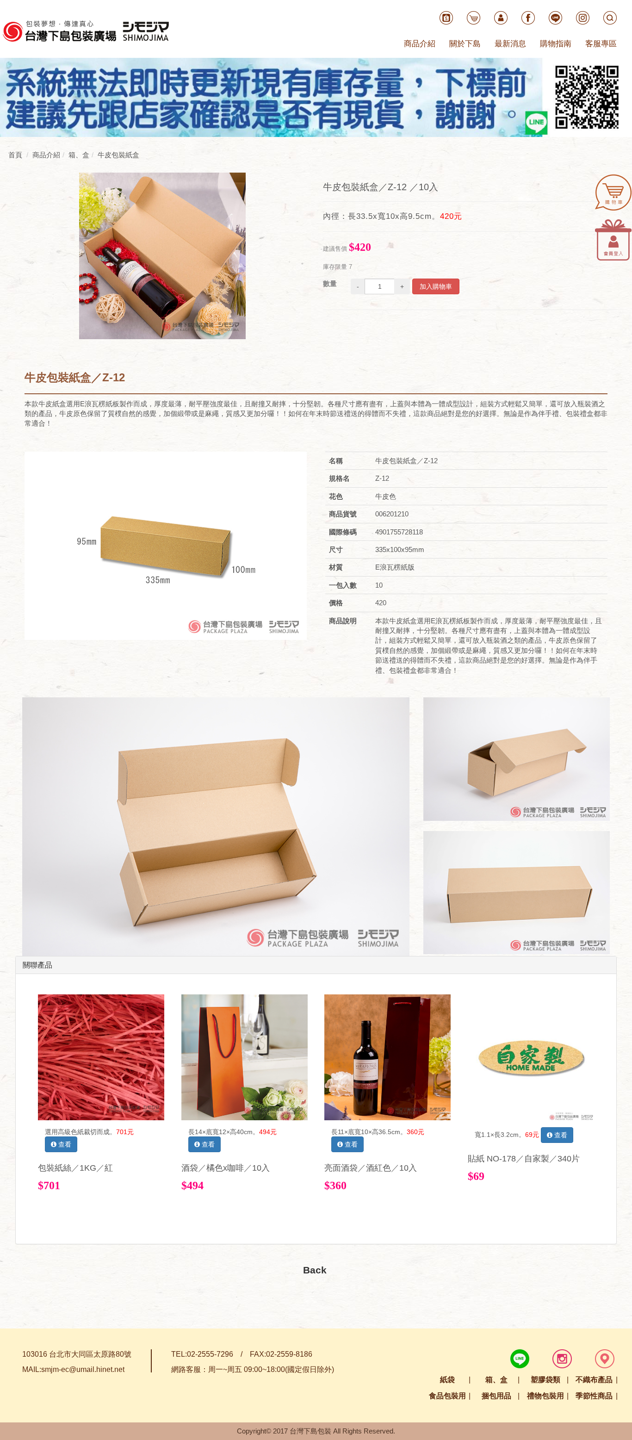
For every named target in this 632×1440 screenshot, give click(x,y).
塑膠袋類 (545, 1380)
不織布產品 (594, 1380)
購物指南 (555, 43)
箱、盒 (496, 1380)
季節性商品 (594, 1396)
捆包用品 (496, 1396)
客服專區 (601, 43)
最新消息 (510, 43)
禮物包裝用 (545, 1396)
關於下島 (465, 43)
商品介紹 (419, 43)
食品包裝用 (447, 1396)
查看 (63, 1144)
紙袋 (447, 1380)
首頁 (15, 155)
